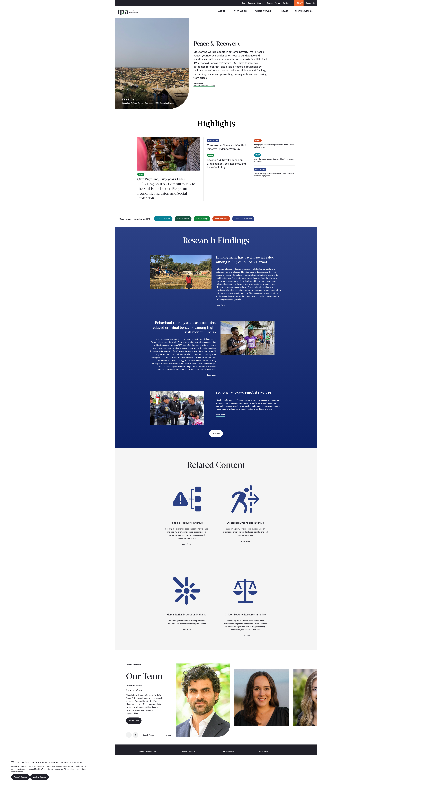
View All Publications (243, 218)
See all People (148, 735)
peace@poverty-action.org (204, 86)
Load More (216, 433)
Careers (251, 3)
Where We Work (264, 11)
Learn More (186, 544)
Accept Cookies (20, 777)
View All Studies (163, 218)
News (277, 3)
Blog (243, 3)
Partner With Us (304, 11)
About (222, 11)
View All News (183, 218)
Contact (260, 3)
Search (309, 3)
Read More (220, 305)
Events (269, 3)
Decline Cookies (39, 777)
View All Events (221, 218)
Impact (284, 11)
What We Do (241, 11)
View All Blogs (202, 218)
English (286, 3)
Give (299, 3)
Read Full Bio (134, 721)
